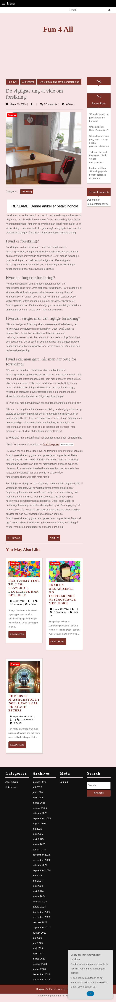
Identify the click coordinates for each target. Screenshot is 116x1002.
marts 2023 (39, 958)
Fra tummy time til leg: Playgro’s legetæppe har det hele (24, 588)
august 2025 (39, 823)
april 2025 (38, 839)
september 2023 (42, 927)
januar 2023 (39, 969)
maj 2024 (38, 886)
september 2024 (42, 870)
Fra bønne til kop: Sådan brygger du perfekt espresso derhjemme (98, 173)
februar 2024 (40, 901)
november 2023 (41, 917)
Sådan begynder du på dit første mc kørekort (98, 117)
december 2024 (41, 854)
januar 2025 (39, 849)
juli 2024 (37, 875)
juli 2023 (37, 938)
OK (90, 994)
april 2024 (38, 891)
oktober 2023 (40, 922)
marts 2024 (39, 896)
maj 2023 (38, 948)
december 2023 (41, 912)
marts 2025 (39, 844)
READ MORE (18, 635)
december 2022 (41, 974)
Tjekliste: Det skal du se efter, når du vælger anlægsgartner (98, 157)
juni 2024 (38, 880)
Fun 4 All (58, 29)
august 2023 (39, 932)
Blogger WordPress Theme (49, 989)
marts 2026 (39, 802)
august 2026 (39, 782)
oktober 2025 (40, 813)
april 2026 (38, 797)
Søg (98, 81)
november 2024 (41, 860)
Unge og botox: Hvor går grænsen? (98, 129)
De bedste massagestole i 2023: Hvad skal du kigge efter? (23, 703)
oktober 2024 (40, 865)
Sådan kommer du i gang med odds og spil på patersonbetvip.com (99, 141)
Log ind (64, 782)
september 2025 (42, 818)
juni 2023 (38, 943)
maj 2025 (38, 834)
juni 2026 (38, 792)
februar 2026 (40, 808)
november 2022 (41, 979)
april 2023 (38, 953)
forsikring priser (51, 444)
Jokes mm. (11, 787)
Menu (11, 3)
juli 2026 (37, 787)
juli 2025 (37, 828)
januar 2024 (39, 906)
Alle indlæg (28, 82)
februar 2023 (40, 964)
